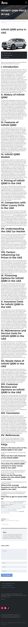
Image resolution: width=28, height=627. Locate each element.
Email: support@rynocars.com (8, 583)
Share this (6, 524)
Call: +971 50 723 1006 (7, 585)
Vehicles (17, 520)
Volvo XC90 (3, 222)
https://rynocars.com (5, 512)
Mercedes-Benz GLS (8, 215)
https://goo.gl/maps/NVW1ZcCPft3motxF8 (10, 511)
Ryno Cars (14, 520)
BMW (10, 243)
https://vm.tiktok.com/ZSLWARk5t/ (18, 505)
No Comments (6, 57)
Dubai (5, 520)
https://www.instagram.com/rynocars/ (14, 507)
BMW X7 (25, 213)
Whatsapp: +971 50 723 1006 (8, 587)
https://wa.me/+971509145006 (19, 504)
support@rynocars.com (9, 501)
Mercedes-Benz (17, 243)
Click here (7, 502)
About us (3, 599)
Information (9, 520)
